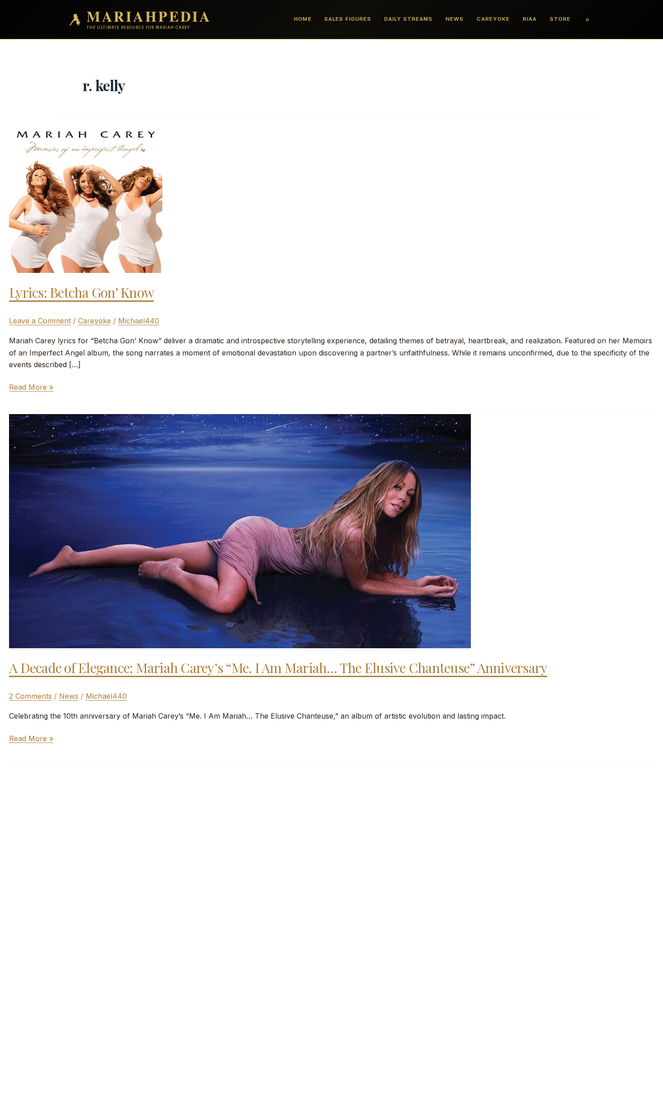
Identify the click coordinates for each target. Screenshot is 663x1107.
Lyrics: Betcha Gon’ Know (81, 292)
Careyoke (493, 19)
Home (302, 19)
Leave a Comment (40, 320)
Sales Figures (347, 19)
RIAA (530, 19)
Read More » (31, 387)
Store (560, 19)
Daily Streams (408, 19)
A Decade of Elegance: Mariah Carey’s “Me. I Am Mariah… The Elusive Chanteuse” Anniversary (278, 668)
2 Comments (30, 696)
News (455, 19)
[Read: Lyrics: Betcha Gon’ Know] (85, 195)
